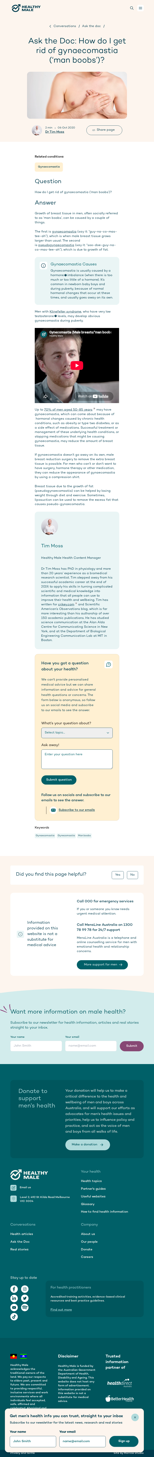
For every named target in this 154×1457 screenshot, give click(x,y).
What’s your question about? (66, 723)
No (132, 875)
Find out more (61, 1310)
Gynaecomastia (49, 166)
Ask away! (50, 745)
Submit (131, 1046)
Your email (72, 1037)
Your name (17, 1037)
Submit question (59, 780)
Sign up (124, 1441)
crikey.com (66, 604)
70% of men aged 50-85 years (68, 410)
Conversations (65, 26)
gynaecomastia (64, 231)
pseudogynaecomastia (56, 245)
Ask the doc (91, 26)
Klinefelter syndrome (65, 311)
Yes (117, 875)
